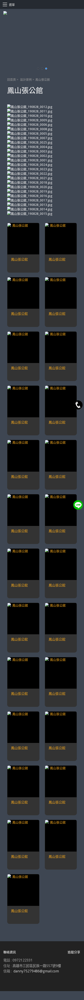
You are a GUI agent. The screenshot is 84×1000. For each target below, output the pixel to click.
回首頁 (11, 79)
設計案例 (26, 79)
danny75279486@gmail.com (36, 971)
